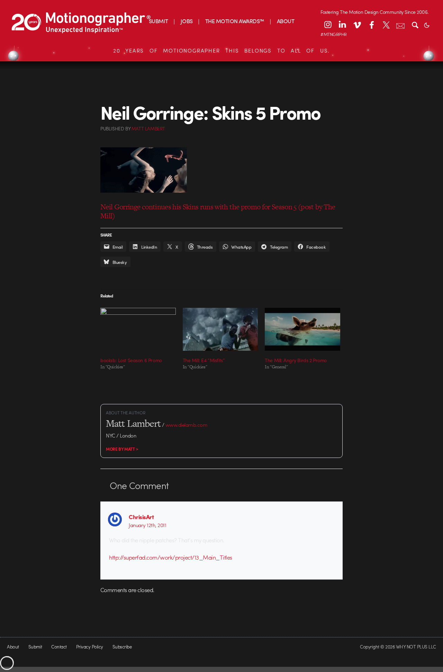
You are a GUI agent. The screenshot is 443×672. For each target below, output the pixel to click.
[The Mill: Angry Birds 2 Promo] (302, 329)
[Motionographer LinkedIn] (342, 24)
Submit (35, 646)
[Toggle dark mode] (426, 24)
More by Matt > (122, 449)
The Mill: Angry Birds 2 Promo (296, 360)
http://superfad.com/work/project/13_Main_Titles (170, 557)
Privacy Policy (89, 646)
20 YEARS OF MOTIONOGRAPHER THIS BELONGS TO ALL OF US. (221, 50)
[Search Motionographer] (415, 24)
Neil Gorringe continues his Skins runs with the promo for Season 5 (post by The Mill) (217, 211)
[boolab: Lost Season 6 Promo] (138, 329)
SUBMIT (158, 21)
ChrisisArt (141, 517)
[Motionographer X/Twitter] (386, 24)
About (13, 646)
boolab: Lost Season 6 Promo (131, 360)
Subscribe (122, 646)
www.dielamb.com (186, 425)
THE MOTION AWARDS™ (234, 21)
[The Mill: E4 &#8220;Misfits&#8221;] (220, 329)
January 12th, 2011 (147, 525)
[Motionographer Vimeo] (357, 24)
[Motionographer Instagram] (328, 24)
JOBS (187, 21)
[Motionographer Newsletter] (400, 24)
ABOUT (285, 21)
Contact (58, 646)
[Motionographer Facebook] (371, 24)
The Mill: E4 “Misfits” (204, 360)
